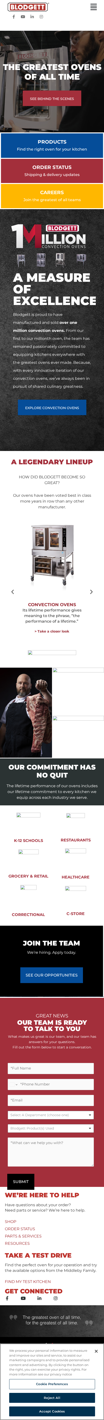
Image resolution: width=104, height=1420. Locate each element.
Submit (21, 1181)
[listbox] (51, 1115)
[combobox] (51, 1128)
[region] (52, 1382)
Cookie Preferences (52, 1384)
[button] (52, 7)
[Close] (96, 1351)
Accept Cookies (52, 1411)
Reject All (52, 1398)
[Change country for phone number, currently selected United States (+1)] (13, 1084)
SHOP (10, 1221)
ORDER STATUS (20, 1229)
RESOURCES (17, 1243)
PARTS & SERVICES (23, 1236)
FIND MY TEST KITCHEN (28, 1281)
